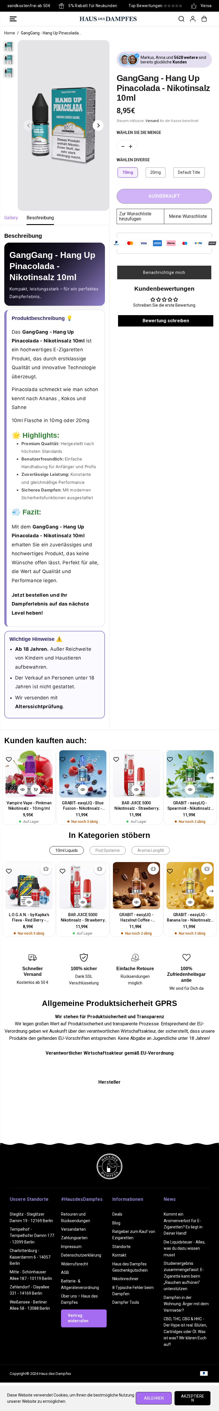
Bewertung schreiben (166, 320)
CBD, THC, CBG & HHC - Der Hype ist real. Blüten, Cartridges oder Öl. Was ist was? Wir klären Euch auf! (185, 1332)
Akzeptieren (192, 1398)
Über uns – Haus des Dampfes (79, 1299)
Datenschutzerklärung (81, 1255)
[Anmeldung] (193, 19)
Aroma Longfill (150, 850)
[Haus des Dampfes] (108, 18)
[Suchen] (181, 19)
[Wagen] (204, 19)
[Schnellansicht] (22, 789)
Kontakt (119, 1255)
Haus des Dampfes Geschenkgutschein (130, 1267)
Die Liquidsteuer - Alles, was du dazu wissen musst (184, 1248)
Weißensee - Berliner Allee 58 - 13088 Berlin (30, 1305)
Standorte (121, 1246)
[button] (13, 19)
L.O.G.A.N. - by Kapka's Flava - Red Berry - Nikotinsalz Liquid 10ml (28, 917)
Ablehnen (154, 1398)
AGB (65, 1272)
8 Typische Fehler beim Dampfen (133, 1290)
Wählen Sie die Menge (139, 132)
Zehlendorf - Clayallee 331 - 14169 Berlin (29, 1290)
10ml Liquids (66, 850)
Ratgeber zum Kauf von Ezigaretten (133, 1234)
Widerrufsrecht (74, 1264)
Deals (117, 1214)
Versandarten (73, 1229)
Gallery (11, 217)
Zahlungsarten (74, 1238)
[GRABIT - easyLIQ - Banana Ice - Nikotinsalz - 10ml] (190, 885)
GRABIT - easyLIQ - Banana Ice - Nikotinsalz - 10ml (190, 917)
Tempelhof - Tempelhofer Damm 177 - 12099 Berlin (32, 1235)
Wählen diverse (133, 160)
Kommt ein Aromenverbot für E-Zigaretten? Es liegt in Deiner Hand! (183, 1224)
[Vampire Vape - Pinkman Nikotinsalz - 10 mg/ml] (29, 774)
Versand (152, 121)
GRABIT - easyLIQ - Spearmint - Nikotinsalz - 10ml (190, 806)
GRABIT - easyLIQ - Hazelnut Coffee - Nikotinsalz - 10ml (136, 917)
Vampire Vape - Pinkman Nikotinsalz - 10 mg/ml (29, 806)
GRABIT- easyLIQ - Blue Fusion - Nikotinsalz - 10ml (83, 806)
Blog (116, 1223)
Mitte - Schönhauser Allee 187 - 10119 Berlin (31, 1275)
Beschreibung (40, 217)
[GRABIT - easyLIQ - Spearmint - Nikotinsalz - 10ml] (190, 774)
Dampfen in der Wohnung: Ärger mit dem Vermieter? (186, 1304)
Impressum (71, 1246)
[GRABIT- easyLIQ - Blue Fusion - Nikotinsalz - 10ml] (82, 774)
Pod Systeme (108, 850)
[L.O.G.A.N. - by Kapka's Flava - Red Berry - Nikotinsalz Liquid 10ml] (29, 885)
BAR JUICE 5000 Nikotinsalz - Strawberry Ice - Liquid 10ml (136, 806)
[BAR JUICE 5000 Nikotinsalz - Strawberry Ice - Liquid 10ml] (136, 774)
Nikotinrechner (125, 1278)
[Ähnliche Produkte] (46, 869)
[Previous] (28, 125)
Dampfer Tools (125, 1302)
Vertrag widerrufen (78, 1318)
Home (9, 33)
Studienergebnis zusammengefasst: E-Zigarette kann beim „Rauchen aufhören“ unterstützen (184, 1276)
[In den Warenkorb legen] (36, 789)
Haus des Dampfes (55, 1373)
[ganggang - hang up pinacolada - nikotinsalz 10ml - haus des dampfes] (63, 125)
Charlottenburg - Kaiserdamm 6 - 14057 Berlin (30, 1257)
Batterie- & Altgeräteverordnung (80, 1284)
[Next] (98, 125)
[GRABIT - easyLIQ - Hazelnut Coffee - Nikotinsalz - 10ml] (136, 885)
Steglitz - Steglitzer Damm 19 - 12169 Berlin (31, 1217)
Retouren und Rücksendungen (75, 1217)
